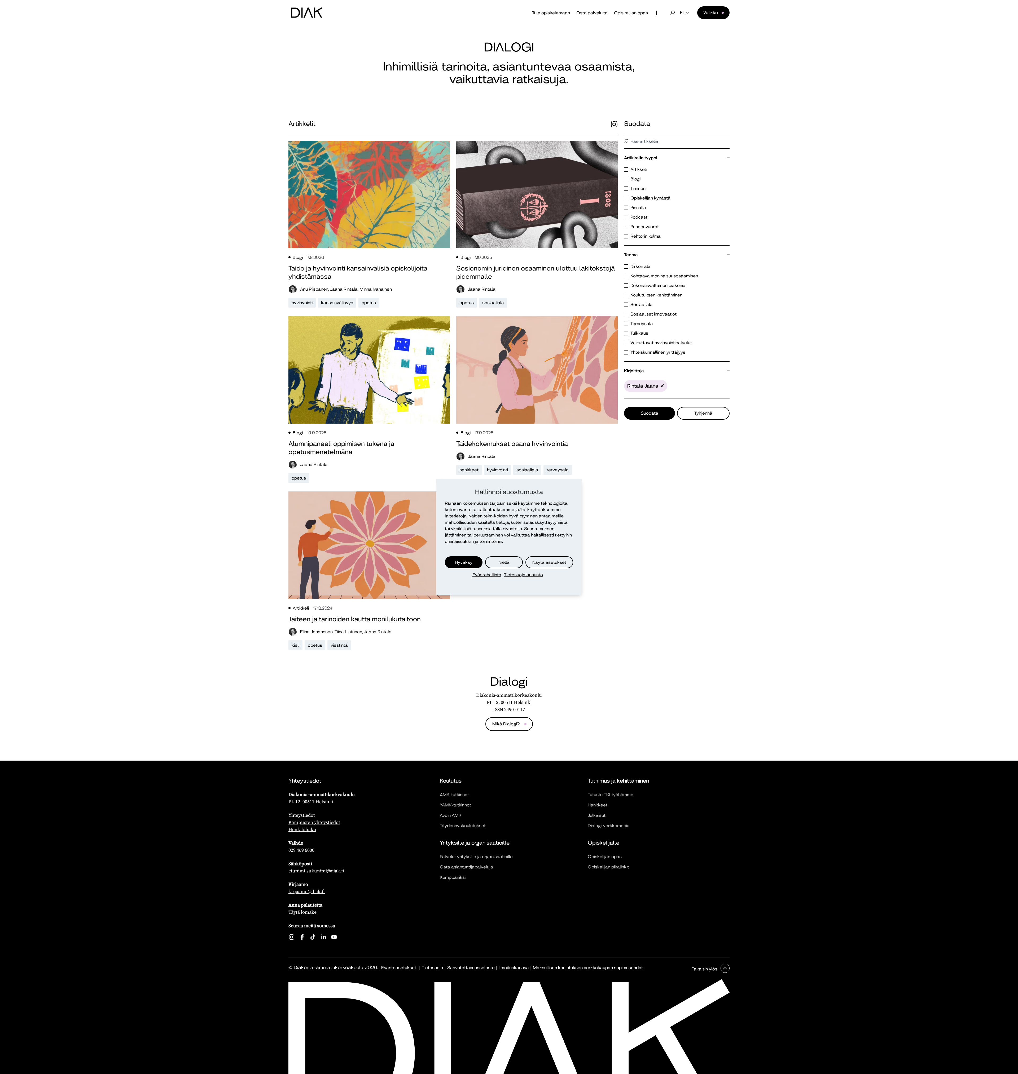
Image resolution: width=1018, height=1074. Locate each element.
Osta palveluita (592, 12)
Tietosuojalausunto (523, 574)
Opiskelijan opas (631, 12)
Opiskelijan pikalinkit (608, 866)
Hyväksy (463, 562)
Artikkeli (638, 169)
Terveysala (641, 323)
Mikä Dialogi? (506, 723)
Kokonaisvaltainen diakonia (658, 285)
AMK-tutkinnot (454, 794)
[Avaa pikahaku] (672, 13)
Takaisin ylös (705, 968)
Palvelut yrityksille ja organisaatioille (476, 856)
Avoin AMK (451, 815)
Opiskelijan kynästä (650, 198)
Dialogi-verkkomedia (609, 825)
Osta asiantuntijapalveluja (466, 866)
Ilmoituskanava (514, 967)
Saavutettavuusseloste (471, 967)
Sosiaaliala (641, 304)
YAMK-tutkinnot (455, 804)
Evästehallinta (486, 574)
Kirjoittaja (634, 370)
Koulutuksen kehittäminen (656, 295)
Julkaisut (596, 815)
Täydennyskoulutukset (463, 825)
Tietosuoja (432, 967)
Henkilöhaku (302, 829)
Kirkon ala (640, 266)
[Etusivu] (306, 12)
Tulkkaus (639, 333)
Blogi (635, 178)
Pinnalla (638, 207)
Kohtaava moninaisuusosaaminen (664, 275)
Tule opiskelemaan (551, 12)
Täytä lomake (302, 912)
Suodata (649, 413)
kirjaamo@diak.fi (306, 891)
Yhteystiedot (301, 815)
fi (681, 13)
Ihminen (638, 188)
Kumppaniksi (453, 877)
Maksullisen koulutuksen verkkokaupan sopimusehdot (588, 967)
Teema (631, 254)
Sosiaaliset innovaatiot (653, 314)
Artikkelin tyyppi (640, 157)
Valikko (710, 12)
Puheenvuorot (644, 226)
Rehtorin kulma (645, 236)
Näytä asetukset (549, 562)
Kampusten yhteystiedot (314, 822)
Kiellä (504, 562)
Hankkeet (597, 804)
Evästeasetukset (398, 967)
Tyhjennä (703, 413)
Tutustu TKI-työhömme (610, 794)
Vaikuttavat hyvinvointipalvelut (661, 342)
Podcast (638, 217)
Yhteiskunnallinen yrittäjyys (657, 352)
